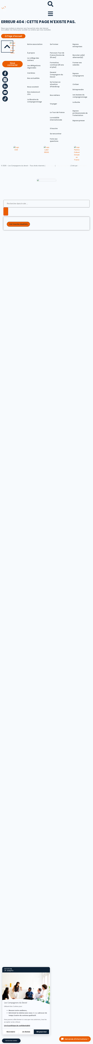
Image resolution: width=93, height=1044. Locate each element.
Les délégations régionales (33, 66)
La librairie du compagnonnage (34, 100)
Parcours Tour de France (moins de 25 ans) (57, 55)
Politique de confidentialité (63, 165)
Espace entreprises (77, 45)
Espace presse (79, 120)
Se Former (54, 44)
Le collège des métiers (33, 59)
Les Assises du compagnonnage (80, 96)
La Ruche (76, 102)
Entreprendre (78, 89)
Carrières (31, 73)
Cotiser (76, 84)
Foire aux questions (54, 140)
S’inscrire (54, 128)
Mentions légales (50, 165)
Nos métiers (55, 95)
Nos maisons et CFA (33, 93)
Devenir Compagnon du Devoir (56, 74)
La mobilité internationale (56, 118)
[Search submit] (5, 211)
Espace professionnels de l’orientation (80, 113)
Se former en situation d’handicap (55, 84)
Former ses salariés (77, 63)
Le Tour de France (57, 112)
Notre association (34, 44)
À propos (31, 53)
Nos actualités (33, 78)
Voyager (53, 104)
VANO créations (83, 165)
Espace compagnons (78, 74)
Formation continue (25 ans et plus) (57, 64)
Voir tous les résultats (18, 224)
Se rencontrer (55, 134)
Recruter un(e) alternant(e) (79, 56)
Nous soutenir (33, 87)
